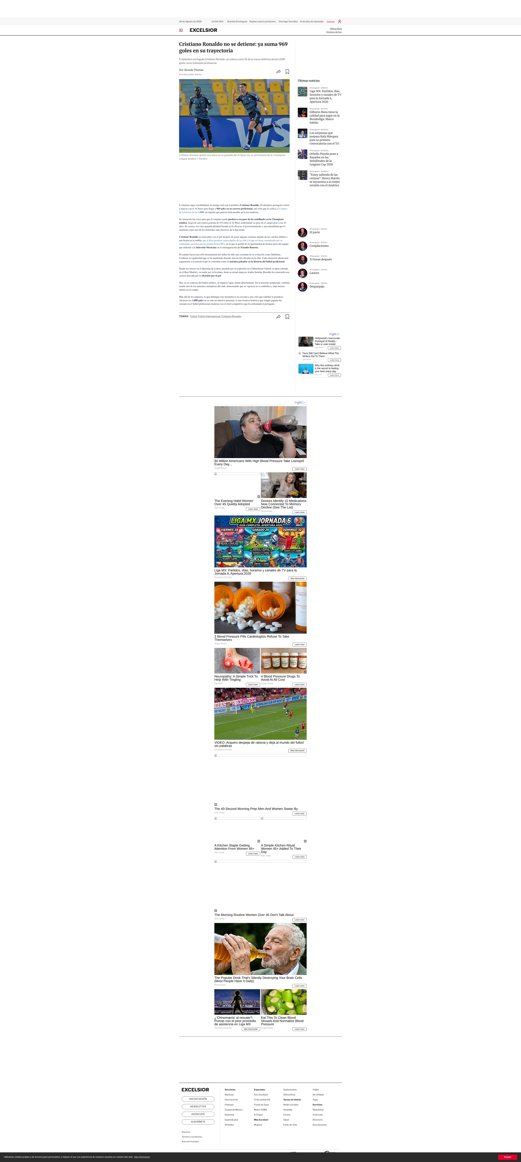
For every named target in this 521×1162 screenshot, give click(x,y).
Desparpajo (317, 286)
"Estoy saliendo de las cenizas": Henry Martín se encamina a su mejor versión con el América (325, 180)
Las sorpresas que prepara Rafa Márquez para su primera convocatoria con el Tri (324, 138)
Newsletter (198, 1106)
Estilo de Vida (290, 1124)
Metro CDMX (260, 1109)
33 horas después (321, 259)
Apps (315, 1099)
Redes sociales (290, 1104)
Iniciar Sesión (198, 1099)
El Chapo (258, 1114)
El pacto (315, 232)
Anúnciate (331, 21)
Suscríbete (198, 1121)
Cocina (286, 1114)
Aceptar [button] (507, 1157)
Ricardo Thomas (194, 69)
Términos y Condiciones (192, 1137)
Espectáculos (231, 1119)
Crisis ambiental (262, 1099)
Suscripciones (320, 1124)
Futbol (193, 316)
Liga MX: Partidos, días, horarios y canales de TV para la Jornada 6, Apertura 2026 (325, 97)
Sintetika (229, 1124)
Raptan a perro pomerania (262, 21)
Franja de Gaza (261, 1104)
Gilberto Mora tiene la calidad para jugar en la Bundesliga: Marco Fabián (324, 117)
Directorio (186, 1132)
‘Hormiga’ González (288, 21)
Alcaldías (287, 1109)
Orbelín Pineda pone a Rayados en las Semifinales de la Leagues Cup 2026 (324, 159)
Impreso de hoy (334, 32)
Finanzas (229, 1104)
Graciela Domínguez (237, 21)
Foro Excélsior (261, 1094)
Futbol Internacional (209, 316)
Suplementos (290, 1089)
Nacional (229, 1094)
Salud (286, 1119)
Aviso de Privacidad (190, 1141)
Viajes (316, 1089)
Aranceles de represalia (311, 21)
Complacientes (319, 246)
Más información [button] (142, 1157)
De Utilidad (318, 1094)
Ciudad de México (234, 1109)
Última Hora (336, 28)
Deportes (229, 1114)
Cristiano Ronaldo (231, 316)
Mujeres (258, 1124)
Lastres (314, 273)
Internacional (231, 1099)
